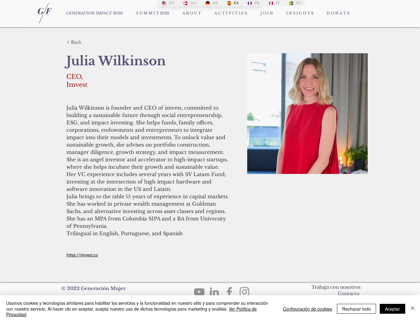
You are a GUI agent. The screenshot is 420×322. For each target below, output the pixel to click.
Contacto (348, 293)
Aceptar (392, 309)
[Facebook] (229, 291)
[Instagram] (244, 291)
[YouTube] (199, 291)
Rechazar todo (356, 309)
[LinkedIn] (214, 291)
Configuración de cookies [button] (307, 309)
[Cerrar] (412, 308)
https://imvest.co (82, 255)
